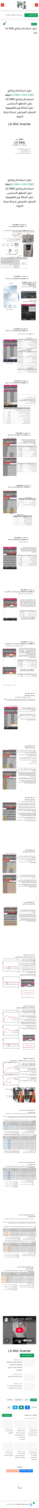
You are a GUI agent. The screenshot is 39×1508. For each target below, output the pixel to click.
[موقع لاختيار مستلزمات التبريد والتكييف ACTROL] (19, 1446)
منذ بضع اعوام (17, 1359)
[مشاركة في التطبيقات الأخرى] (9, 1407)
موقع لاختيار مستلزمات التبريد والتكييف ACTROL (20, 1455)
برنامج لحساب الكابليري (15, 1376)
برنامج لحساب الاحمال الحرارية (8, 1454)
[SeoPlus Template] (31, 1504)
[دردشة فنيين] (19, 5)
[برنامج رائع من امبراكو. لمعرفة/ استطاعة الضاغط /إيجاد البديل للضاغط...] (29, 1363)
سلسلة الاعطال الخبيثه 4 (14, 15)
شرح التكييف (18, 1400)
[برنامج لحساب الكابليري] (29, 1377)
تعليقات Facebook (26, 1471)
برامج (34, 24)
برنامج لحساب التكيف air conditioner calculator (14, 1387)
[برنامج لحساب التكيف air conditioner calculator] (29, 1387)
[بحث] (2, 5)
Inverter (9, 1400)
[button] (27, 1407)
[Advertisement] (19, 66)
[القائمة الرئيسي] (36, 5)
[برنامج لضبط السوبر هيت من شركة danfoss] (31, 1424)
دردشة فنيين (10, 1504)
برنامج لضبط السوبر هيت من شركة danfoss (32, 1433)
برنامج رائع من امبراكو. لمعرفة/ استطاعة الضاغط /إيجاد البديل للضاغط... (19, 1435)
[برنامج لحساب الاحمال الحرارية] (7, 1446)
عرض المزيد (7, 1415)
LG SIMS (29, 95)
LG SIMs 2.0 (17, 95)
